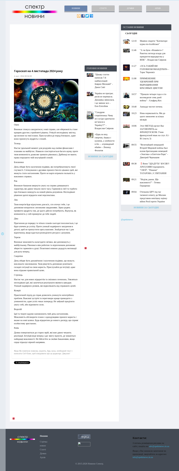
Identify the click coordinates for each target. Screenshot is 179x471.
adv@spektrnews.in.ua (159, 446)
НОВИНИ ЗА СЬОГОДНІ (100, 156)
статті (103, 8)
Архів (42, 457)
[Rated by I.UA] (84, 444)
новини (76, 8)
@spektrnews (127, 219)
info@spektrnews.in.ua (143, 457)
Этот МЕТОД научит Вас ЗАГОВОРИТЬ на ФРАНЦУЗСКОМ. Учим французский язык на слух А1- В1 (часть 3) (154, 132)
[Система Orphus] (84, 436)
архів (158, 8)
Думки (43, 453)
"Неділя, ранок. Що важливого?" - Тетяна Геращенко (150, 182)
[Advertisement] (64, 44)
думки (130, 8)
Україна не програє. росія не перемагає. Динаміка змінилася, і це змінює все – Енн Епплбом (104, 99)
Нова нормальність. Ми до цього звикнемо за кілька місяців (152, 116)
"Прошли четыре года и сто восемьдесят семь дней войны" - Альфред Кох (153, 97)
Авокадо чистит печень (151, 106)
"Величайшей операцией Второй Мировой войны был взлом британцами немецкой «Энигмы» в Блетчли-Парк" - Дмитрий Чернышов (154, 151)
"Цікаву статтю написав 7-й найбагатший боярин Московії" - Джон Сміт (104, 80)
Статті (43, 449)
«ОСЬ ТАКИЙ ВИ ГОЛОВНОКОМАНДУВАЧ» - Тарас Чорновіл (154, 69)
